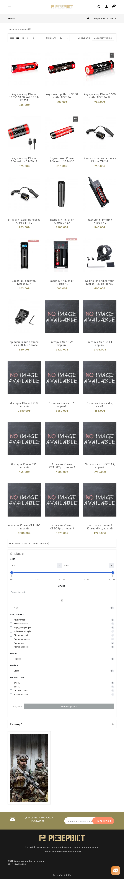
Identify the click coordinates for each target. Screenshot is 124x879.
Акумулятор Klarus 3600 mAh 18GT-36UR (100, 96)
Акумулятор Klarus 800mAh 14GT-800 (62, 160)
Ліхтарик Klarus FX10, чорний (24, 405)
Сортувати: (84, 38)
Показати (51, 38)
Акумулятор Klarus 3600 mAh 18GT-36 (62, 96)
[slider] (11, 572)
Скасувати (17, 706)
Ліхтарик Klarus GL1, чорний (62, 405)
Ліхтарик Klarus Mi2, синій (100, 405)
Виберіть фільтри (68, 706)
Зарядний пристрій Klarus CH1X (62, 221)
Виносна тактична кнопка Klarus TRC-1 (100, 160)
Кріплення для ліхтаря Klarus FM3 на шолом (99, 282)
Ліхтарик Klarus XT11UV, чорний (24, 527)
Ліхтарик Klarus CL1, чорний (99, 343)
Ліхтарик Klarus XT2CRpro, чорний (62, 527)
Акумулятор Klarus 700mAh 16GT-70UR (24, 160)
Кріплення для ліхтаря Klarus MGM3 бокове (24, 343)
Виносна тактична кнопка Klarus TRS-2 (24, 221)
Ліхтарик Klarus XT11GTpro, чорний (62, 466)
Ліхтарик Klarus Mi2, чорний (24, 466)
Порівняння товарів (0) (19, 29)
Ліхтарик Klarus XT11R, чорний (100, 466)
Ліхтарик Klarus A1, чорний (62, 343)
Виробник (99, 18)
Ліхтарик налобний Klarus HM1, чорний (100, 527)
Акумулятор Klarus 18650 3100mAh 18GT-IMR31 (24, 97)
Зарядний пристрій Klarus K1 (99, 221)
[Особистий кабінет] (106, 7)
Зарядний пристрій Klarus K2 (62, 282)
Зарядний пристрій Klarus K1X (24, 282)
